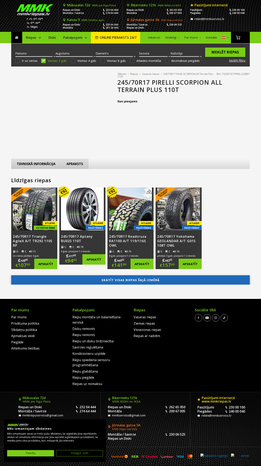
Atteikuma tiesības (25, 348)
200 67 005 (175, 13)
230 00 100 (238, 10)
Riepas (31, 37)
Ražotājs (176, 53)
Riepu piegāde (83, 377)
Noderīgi (170, 37)
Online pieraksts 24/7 (118, 37)
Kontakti (211, 37)
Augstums (62, 53)
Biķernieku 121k (156, 5)
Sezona (144, 53)
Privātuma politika (25, 323)
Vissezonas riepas (147, 329)
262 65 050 (175, 10)
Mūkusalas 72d (91, 5)
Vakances (154, 37)
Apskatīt (45, 264)
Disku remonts (83, 328)
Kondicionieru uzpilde (88, 353)
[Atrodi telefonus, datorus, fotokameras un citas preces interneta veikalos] (240, 456)
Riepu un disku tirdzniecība (93, 341)
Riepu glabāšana (85, 371)
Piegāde (17, 342)
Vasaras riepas (150, 74)
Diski (52, 37)
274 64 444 (112, 13)
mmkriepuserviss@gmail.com (42, 415)
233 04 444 (112, 24)
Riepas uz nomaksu (87, 384)
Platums (21, 53)
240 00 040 (238, 13)
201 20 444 (112, 27)
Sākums (16, 37)
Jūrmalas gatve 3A (157, 20)
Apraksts (74, 164)
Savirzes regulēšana (87, 347)
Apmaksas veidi (23, 336)
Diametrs (102, 53)
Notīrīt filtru (237, 60)
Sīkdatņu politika (24, 329)
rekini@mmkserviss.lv (209, 19)
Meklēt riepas (225, 52)
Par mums (191, 37)
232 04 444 (112, 10)
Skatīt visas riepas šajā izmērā (130, 280)
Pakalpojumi (72, 37)
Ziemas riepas (144, 323)
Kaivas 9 (85, 20)
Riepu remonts (83, 335)
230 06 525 (175, 24)
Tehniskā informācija (36, 164)
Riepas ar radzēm (147, 336)
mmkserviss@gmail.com (128, 415)
